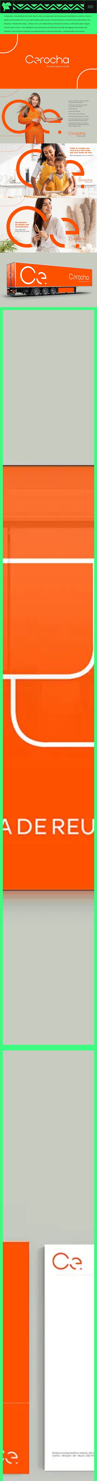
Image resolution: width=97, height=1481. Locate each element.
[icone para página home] (6, 6)
